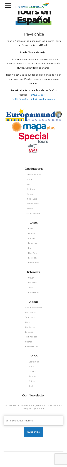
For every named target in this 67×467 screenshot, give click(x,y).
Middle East (31, 199)
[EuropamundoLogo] (33, 115)
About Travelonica (33, 307)
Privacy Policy (31, 346)
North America (32, 203)
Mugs (31, 366)
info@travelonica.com (43, 98)
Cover (31, 278)
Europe (29, 194)
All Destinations (33, 174)
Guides (32, 381)
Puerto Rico (33, 262)
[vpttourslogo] (33, 148)
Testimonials (31, 337)
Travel (31, 287)
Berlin (31, 228)
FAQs (27, 322)
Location (29, 332)
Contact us (30, 327)
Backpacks (33, 376)
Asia (28, 184)
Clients (28, 342)
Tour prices (30, 317)
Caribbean (31, 189)
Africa (29, 179)
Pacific (29, 208)
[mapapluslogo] (33, 127)
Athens (31, 238)
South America (33, 213)
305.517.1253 (38, 94)
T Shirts (32, 371)
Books (31, 386)
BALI (30, 248)
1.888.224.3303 (20, 98)
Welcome (32, 282)
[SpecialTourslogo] (33, 138)
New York (32, 253)
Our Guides (30, 312)
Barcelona (33, 243)
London (32, 233)
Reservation (33, 292)
